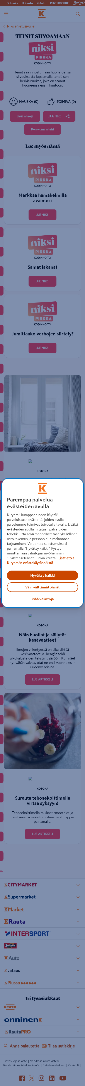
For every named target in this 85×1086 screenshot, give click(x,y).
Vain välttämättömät (42, 587)
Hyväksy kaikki (42, 575)
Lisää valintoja (42, 599)
